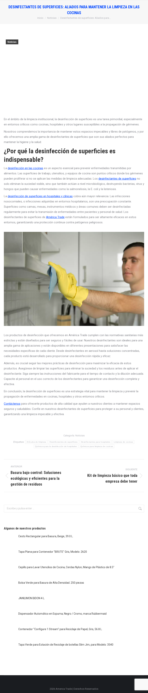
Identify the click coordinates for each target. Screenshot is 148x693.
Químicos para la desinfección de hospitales (56, 446)
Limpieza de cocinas (123, 442)
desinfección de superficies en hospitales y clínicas (40, 196)
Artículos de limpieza (36, 442)
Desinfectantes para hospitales (95, 442)
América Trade (55, 217)
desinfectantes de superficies (117, 178)
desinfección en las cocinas (25, 168)
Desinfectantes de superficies (63, 442)
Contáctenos (12, 403)
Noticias (12, 42)
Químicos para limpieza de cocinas (96, 446)
